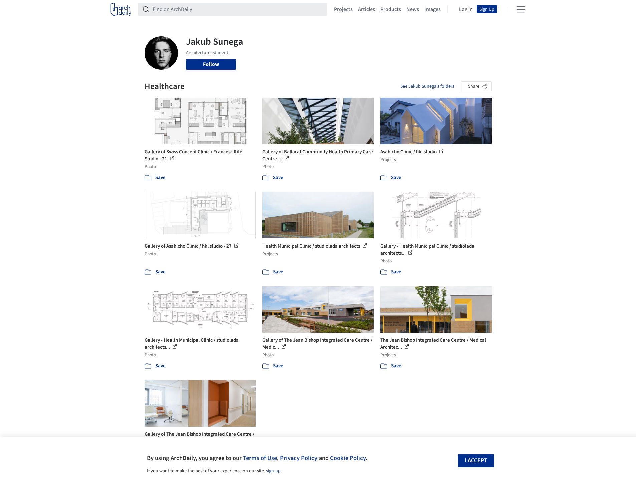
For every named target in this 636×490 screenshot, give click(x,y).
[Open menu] (521, 9)
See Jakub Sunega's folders (427, 86)
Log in (466, 9)
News (412, 9)
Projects (343, 9)
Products (390, 9)
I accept (476, 460)
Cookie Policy (348, 458)
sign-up (273, 471)
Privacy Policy (298, 458)
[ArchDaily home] (120, 9)
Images (432, 9)
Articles (366, 9)
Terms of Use (260, 458)
